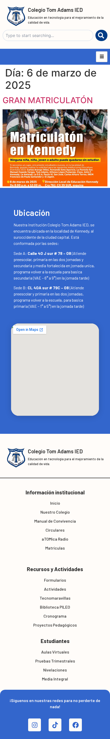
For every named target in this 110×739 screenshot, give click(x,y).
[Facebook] (75, 724)
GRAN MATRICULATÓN (48, 100)
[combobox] (48, 35)
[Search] (101, 35)
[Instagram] (34, 724)
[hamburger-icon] (101, 56)
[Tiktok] (55, 724)
